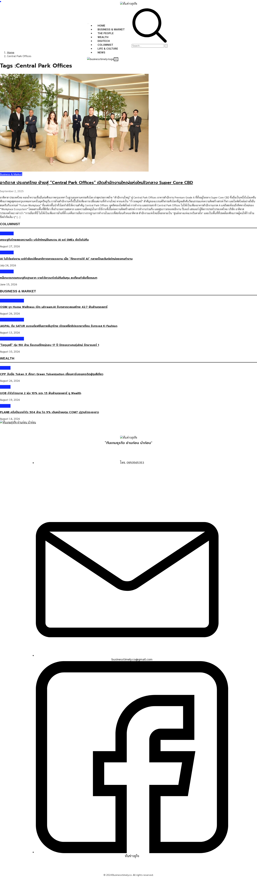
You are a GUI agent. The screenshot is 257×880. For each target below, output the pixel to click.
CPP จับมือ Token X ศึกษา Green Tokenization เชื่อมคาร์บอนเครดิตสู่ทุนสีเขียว (51, 374)
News (101, 52)
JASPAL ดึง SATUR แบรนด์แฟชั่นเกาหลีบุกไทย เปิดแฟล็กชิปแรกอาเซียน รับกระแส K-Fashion (58, 326)
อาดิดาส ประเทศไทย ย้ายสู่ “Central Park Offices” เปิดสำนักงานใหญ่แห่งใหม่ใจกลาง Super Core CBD (96, 182)
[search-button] (166, 46)
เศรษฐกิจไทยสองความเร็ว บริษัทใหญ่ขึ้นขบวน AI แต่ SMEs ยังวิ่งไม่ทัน (44, 240)
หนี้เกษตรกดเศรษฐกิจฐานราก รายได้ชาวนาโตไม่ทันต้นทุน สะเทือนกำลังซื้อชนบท (48, 278)
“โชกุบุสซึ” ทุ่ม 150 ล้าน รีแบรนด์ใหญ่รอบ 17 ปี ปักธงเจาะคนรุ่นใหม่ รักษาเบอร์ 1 (49, 345)
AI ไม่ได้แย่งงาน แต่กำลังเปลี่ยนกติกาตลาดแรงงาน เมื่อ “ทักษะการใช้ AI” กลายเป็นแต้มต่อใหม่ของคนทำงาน (66, 259)
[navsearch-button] (149, 42)
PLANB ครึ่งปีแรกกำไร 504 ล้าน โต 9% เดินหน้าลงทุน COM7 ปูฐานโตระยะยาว (49, 412)
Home (101, 25)
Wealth (103, 37)
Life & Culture (108, 48)
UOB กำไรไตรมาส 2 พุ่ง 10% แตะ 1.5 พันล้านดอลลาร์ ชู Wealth (40, 393)
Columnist (105, 44)
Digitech (104, 41)
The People (106, 33)
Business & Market (111, 29)
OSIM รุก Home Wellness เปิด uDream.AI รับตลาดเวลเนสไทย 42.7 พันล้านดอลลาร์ (54, 307)
